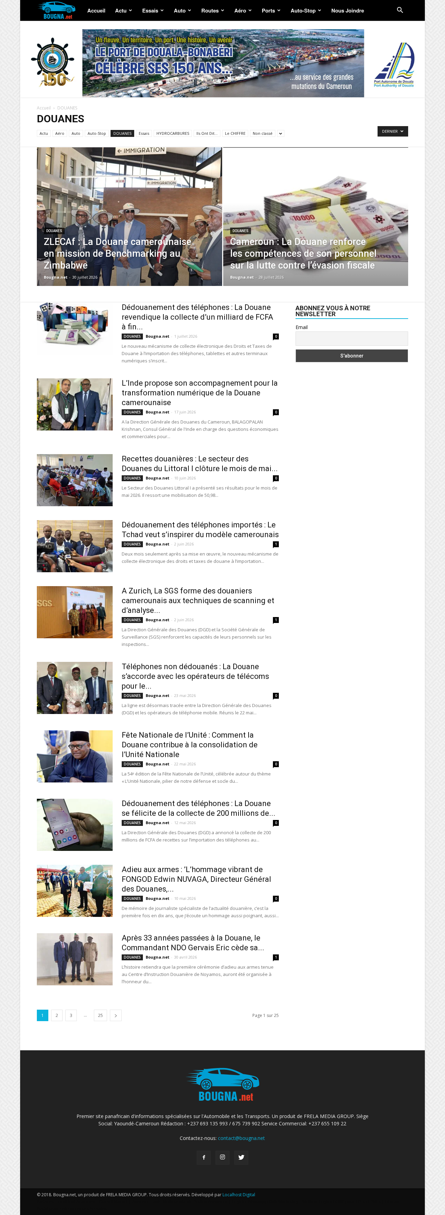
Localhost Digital (238, 1195)
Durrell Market (113, 1202)
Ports (268, 10)
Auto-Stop (303, 10)
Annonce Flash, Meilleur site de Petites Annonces (179, 1202)
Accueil (96, 10)
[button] (399, 11)
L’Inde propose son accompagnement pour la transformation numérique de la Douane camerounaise (200, 393)
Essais (150, 10)
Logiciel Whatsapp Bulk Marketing (265, 1202)
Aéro (240, 10)
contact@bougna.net (241, 1138)
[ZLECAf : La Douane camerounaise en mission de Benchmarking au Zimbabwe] (129, 227)
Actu (121, 10)
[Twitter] (241, 1158)
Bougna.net (55, 277)
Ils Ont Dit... (207, 133)
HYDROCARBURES (172, 133)
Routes (210, 10)
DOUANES (122, 133)
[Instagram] (222, 1158)
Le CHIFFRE (235, 133)
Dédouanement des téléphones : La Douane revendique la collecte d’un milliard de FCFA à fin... (197, 317)
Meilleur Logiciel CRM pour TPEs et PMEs (341, 1202)
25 (100, 1015)
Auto (180, 10)
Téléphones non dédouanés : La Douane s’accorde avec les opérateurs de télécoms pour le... (195, 676)
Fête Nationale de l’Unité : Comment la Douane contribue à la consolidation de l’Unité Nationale (190, 745)
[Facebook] (204, 1158)
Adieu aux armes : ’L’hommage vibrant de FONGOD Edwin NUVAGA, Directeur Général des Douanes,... (196, 879)
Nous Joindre (347, 10)
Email (302, 327)
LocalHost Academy (75, 1202)
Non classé (263, 133)
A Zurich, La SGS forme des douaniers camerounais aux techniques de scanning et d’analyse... (198, 600)
